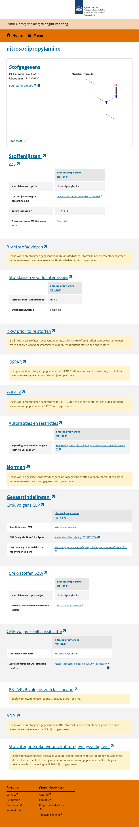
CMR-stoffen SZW (28, 573)
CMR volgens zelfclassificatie (37, 631)
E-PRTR (16, 392)
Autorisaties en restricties (36, 423)
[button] (36, 35)
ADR (14, 715)
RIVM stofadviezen (27, 246)
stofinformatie (23, 85)
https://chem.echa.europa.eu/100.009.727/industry (82, 663)
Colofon (53, 794)
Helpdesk (21, 800)
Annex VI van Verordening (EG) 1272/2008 (80, 196)
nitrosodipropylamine (69, 172)
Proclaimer (21, 805)
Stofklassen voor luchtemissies (41, 277)
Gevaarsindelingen (31, 497)
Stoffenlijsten (28, 156)
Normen (19, 467)
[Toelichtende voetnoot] (108, 667)
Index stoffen (14, 810)
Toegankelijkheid (53, 814)
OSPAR (18, 361)
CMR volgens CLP (26, 505)
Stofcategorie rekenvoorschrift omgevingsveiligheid (61, 746)
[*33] (38, 85)
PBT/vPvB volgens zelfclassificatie (43, 689)
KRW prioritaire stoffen (31, 331)
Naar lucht (62, 221)
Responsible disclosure (53, 807)
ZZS (14, 164)
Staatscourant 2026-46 (70, 605)
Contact (21, 794)
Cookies (53, 800)
